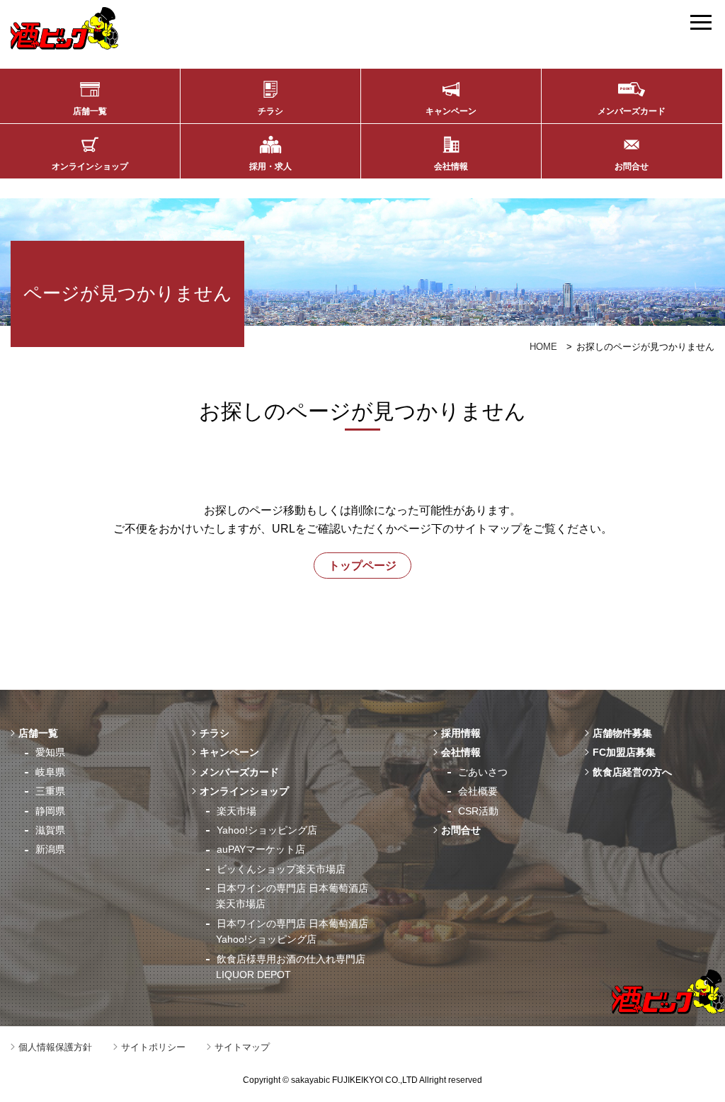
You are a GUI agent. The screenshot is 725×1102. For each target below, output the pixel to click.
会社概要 (478, 791)
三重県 (50, 791)
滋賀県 (50, 830)
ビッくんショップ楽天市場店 (281, 869)
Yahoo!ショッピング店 (267, 830)
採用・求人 (270, 166)
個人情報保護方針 (55, 1047)
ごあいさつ (483, 772)
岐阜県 (50, 772)
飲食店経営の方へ (632, 772)
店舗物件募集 (622, 733)
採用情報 (461, 733)
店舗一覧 (90, 111)
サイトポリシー (153, 1047)
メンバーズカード (632, 111)
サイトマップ (242, 1047)
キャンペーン (451, 111)
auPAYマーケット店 (261, 849)
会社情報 (451, 166)
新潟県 (50, 849)
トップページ (362, 565)
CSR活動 (478, 811)
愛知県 (50, 752)
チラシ (270, 111)
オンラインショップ (90, 166)
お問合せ (632, 166)
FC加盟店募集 (624, 752)
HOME (543, 346)
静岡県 (50, 811)
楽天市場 (236, 811)
